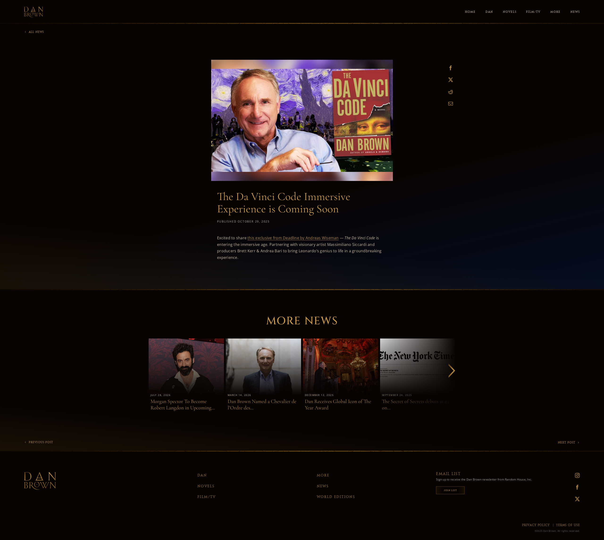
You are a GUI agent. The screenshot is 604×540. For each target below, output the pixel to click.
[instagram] (567, 475)
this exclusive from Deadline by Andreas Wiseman (293, 237)
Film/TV (206, 497)
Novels (205, 486)
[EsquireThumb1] (340, 340)
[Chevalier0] (263, 340)
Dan (202, 475)
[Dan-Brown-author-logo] (33, 8)
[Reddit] (450, 92)
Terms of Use (568, 525)
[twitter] (567, 499)
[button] (451, 371)
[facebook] (567, 487)
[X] (450, 80)
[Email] (450, 103)
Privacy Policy (536, 525)
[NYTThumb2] (417, 340)
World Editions (336, 497)
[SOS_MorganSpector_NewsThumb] (186, 340)
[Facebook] (450, 68)
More (323, 475)
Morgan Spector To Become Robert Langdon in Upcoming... (183, 404)
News (323, 486)
